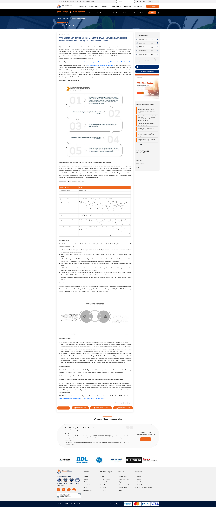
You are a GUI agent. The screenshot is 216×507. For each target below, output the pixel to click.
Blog (137, 167)
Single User (142, 43)
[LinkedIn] (58, 489)
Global (86, 476)
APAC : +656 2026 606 (88, 1)
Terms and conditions (125, 484)
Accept (152, 12)
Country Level (88, 490)
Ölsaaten (110, 208)
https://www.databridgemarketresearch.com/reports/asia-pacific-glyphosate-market (105, 61)
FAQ (120, 490)
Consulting (140, 482)
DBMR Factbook (143, 47)
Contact (104, 490)
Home (58, 18)
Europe (86, 479)
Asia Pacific (87, 484)
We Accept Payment (116, 504)
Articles (104, 484)
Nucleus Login (141, 1)
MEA (85, 487)
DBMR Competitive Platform (144, 487)
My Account (122, 482)
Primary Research (115, 6)
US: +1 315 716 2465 (63, 1)
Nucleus (104, 6)
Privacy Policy (123, 487)
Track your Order (124, 479)
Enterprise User (143, 39)
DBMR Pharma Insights (143, 484)
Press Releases (140, 163)
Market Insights (93, 6)
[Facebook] (122, 403)
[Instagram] (74, 489)
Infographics (139, 160)
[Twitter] (130, 403)
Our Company (138, 6)
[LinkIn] (126, 403)
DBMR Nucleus (143, 54)
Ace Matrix (127, 6)
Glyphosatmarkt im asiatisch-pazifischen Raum (100, 65)
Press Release (65, 18)
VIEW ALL (141, 144)
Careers (104, 487)
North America (88, 482)
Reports (139, 479)
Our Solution (82, 6)
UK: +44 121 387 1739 (75, 1)
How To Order (123, 476)
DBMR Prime (142, 50)
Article (138, 157)
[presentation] (128, 427)
